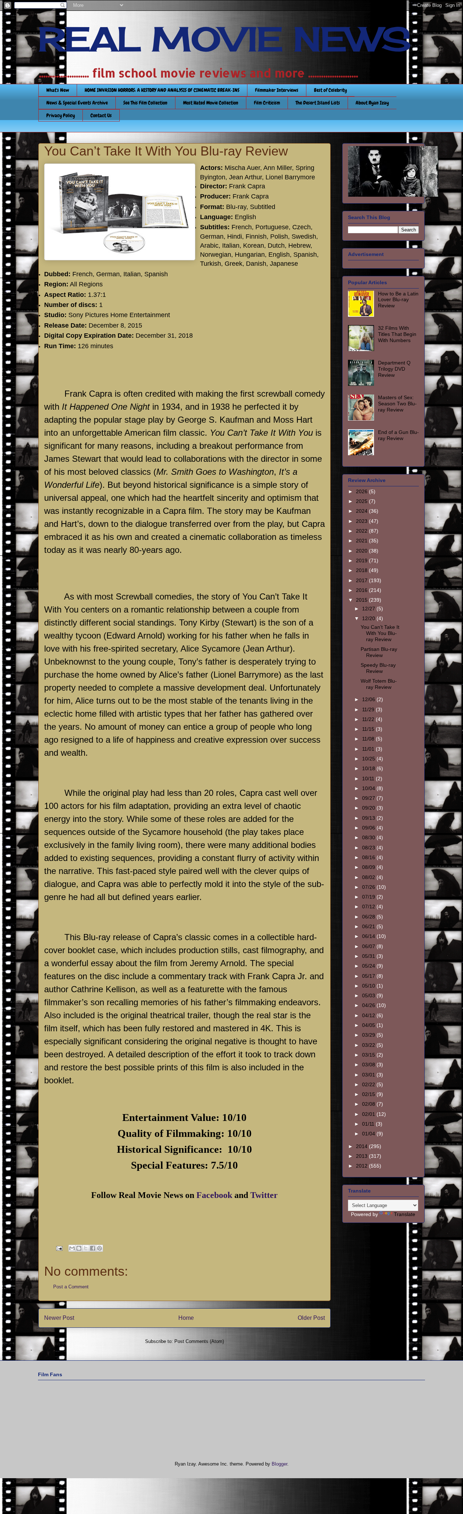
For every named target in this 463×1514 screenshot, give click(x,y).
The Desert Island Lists (318, 102)
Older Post (311, 1318)
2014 (362, 1146)
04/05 (369, 1025)
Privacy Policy (60, 115)
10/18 (369, 768)
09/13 (369, 818)
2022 (362, 531)
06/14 (369, 936)
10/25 (369, 759)
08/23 (369, 847)
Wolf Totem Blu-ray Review (379, 684)
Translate (404, 1214)
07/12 (369, 906)
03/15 (369, 1055)
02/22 (369, 1084)
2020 (362, 551)
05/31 (369, 956)
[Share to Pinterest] (99, 1248)
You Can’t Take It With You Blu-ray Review (380, 633)
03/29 (369, 1035)
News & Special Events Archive (77, 102)
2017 (362, 580)
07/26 (369, 887)
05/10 (369, 986)
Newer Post (59, 1318)
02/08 (369, 1104)
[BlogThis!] (78, 1248)
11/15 (369, 729)
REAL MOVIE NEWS (224, 39)
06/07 (369, 946)
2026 (362, 491)
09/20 (369, 808)
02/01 (369, 1114)
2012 (362, 1166)
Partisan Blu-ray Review (379, 652)
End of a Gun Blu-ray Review (398, 435)
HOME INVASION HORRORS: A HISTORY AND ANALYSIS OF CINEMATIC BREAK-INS (162, 90)
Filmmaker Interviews (276, 90)
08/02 (369, 877)
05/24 (369, 966)
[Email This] (72, 1248)
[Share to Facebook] (92, 1248)
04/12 (369, 1015)
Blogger (279, 1464)
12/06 (369, 699)
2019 (362, 560)
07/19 (369, 897)
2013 (362, 1156)
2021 (362, 540)
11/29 (369, 709)
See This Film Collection (145, 102)
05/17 (369, 976)
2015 (362, 600)
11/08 (369, 739)
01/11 (369, 1124)
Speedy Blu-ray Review (378, 668)
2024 (362, 511)
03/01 (369, 1075)
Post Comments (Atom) (199, 1341)
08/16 (369, 857)
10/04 (369, 788)
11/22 (369, 719)
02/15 (369, 1094)
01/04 (369, 1133)
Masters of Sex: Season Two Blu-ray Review (397, 404)
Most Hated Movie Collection (210, 102)
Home (186, 1318)
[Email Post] (59, 1248)
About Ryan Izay (372, 102)
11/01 (369, 749)
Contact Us (101, 115)
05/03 (369, 995)
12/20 (369, 618)
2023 (362, 521)
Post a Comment (71, 1286)
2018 (362, 570)
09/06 (369, 828)
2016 (362, 590)
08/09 (369, 867)
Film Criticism (267, 102)
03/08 (369, 1064)
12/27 (369, 608)
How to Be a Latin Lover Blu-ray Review (398, 300)
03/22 (369, 1045)
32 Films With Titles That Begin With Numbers (397, 334)
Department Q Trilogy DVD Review (394, 369)
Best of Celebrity (330, 90)
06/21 (369, 926)
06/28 (369, 917)
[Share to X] (85, 1248)
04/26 (369, 1005)
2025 (362, 501)
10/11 (369, 778)
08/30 (369, 837)
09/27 (369, 798)
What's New (57, 90)
